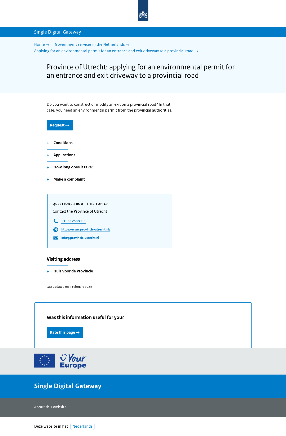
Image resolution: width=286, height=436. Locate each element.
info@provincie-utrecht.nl (80, 238)
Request (57, 125)
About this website (50, 407)
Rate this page (62, 332)
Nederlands (82, 426)
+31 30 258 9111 (73, 221)
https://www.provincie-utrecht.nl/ (85, 229)
